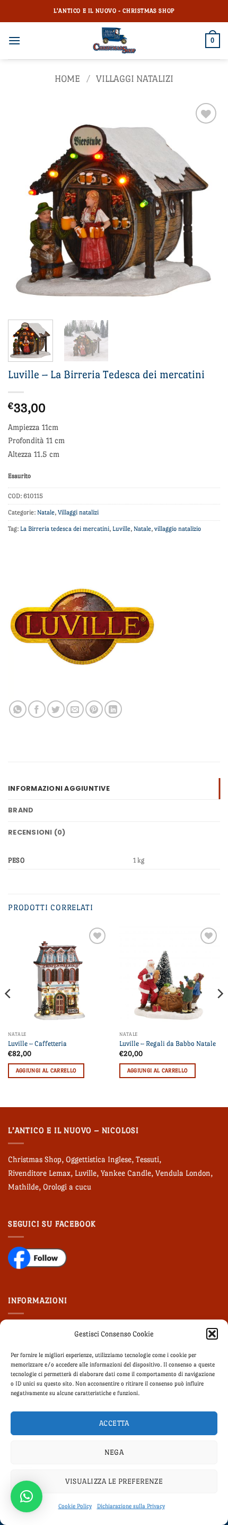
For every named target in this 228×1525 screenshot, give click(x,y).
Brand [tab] (20, 810)
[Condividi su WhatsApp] (18, 709)
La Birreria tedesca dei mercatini (64, 528)
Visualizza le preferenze (114, 1481)
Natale (46, 512)
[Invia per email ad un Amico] (75, 709)
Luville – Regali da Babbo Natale (167, 1043)
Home (67, 78)
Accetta (114, 1423)
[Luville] (82, 626)
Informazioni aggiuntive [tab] (59, 788)
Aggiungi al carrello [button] (46, 1070)
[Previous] (25, 206)
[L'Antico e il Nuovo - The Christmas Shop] (114, 40)
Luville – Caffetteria (37, 1043)
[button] (212, 1333)
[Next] (202, 206)
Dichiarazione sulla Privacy (131, 1506)
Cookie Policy (75, 1506)
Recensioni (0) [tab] (37, 832)
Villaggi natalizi (134, 78)
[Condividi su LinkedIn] (113, 709)
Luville (121, 528)
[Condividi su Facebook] (37, 709)
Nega (114, 1452)
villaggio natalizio (177, 528)
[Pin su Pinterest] (94, 709)
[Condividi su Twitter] (56, 709)
